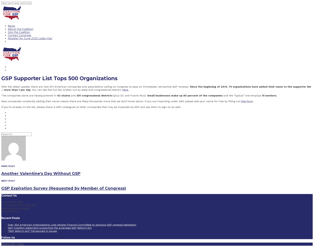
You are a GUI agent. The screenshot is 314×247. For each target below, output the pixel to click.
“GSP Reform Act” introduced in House (32, 231)
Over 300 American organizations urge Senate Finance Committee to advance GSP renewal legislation (72, 224)
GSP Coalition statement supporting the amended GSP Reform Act (50, 227)
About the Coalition (20, 29)
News (11, 26)
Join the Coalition (19, 32)
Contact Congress (19, 35)
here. (125, 89)
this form (247, 101)
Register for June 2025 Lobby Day (30, 38)
